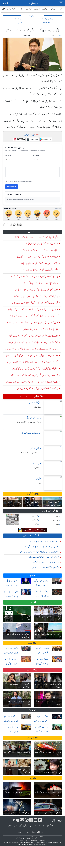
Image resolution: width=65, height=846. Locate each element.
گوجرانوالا (35, 520)
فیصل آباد (35, 516)
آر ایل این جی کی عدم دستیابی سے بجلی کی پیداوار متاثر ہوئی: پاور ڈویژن (11, 663)
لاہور (57, 516)
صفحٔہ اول (59, 9)
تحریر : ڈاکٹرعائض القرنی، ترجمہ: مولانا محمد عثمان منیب (30, 453)
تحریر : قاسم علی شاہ (37, 468)
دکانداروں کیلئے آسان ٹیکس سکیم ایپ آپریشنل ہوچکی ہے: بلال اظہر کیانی (41, 653)
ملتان (36, 524)
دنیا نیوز (27, 832)
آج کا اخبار (45, 9)
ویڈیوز (20, 832)
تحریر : (40, 437)
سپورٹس (30, 602)
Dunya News (37, 832)
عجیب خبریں (31, 738)
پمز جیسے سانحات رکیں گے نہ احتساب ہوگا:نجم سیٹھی (46, 562)
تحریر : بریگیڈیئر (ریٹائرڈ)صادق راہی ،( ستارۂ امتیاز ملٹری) (29, 422)
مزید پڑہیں (31, 231)
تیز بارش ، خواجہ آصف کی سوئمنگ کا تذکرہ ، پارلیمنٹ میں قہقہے (44, 557)
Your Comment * (9, 165)
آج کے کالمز (37, 9)
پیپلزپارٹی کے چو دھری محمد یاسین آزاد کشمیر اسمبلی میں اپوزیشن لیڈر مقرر (41, 547)
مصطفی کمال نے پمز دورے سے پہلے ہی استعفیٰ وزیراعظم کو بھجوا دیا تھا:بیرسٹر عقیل (39, 552)
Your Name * (8, 155)
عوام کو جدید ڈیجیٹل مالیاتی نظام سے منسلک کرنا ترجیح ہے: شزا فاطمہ (41, 731)
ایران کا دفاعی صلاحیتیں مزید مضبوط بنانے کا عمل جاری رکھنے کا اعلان (11, 585)
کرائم (30, 778)
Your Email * (36, 155)
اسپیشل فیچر (20, 9)
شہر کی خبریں (28, 9)
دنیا (31, 575)
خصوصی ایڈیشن (11, 9)
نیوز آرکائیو (41, 826)
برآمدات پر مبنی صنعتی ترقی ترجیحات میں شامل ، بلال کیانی (45, 567)
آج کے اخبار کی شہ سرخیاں (31, 535)
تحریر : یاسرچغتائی (37, 407)
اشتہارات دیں (12, 826)
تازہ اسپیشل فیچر (31, 494)
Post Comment (11, 186)
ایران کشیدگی (18, 19)
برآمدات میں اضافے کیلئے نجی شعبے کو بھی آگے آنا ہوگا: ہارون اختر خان (11, 653)
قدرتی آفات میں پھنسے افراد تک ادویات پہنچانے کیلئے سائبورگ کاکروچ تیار (11, 721)
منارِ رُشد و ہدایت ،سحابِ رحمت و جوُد (31, 433)
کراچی (57, 524)
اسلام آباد (56, 520)
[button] (5, 502)
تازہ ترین (52, 9)
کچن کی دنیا (38, 478)
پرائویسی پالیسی (23, 826)
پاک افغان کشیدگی (47, 23)
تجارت (30, 643)
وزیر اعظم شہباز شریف (47, 19)
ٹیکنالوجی (30, 710)
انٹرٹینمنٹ (30, 669)
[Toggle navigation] (61, 3)
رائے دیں (33, 826)
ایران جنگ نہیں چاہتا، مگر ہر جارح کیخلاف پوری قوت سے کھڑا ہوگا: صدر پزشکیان (41, 585)
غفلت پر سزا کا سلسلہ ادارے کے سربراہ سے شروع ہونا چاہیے (44, 541)
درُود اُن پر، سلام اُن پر (35, 448)
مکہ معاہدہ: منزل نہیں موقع (34, 418)
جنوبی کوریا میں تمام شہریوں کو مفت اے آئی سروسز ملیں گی (41, 721)
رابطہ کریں (50, 826)
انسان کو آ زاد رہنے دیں (35, 403)
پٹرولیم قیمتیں (18, 23)
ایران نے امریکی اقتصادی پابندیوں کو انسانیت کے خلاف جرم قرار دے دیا (11, 596)
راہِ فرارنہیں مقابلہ (36, 463)
